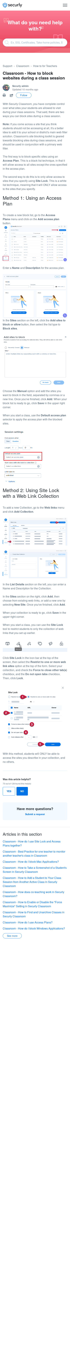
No (22, 791)
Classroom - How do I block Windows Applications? (34, 928)
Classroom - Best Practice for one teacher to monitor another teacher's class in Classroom (34, 853)
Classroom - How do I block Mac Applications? (31, 862)
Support (7, 66)
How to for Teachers (45, 66)
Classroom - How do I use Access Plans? (27, 922)
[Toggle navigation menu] (65, 5)
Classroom (22, 66)
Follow (23, 95)
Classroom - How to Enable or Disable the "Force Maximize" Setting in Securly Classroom (32, 904)
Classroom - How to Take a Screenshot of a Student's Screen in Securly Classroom (35, 870)
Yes (9, 791)
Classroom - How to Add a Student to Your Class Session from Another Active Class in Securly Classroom (32, 882)
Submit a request (35, 814)
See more (12, 935)
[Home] (12, 5)
